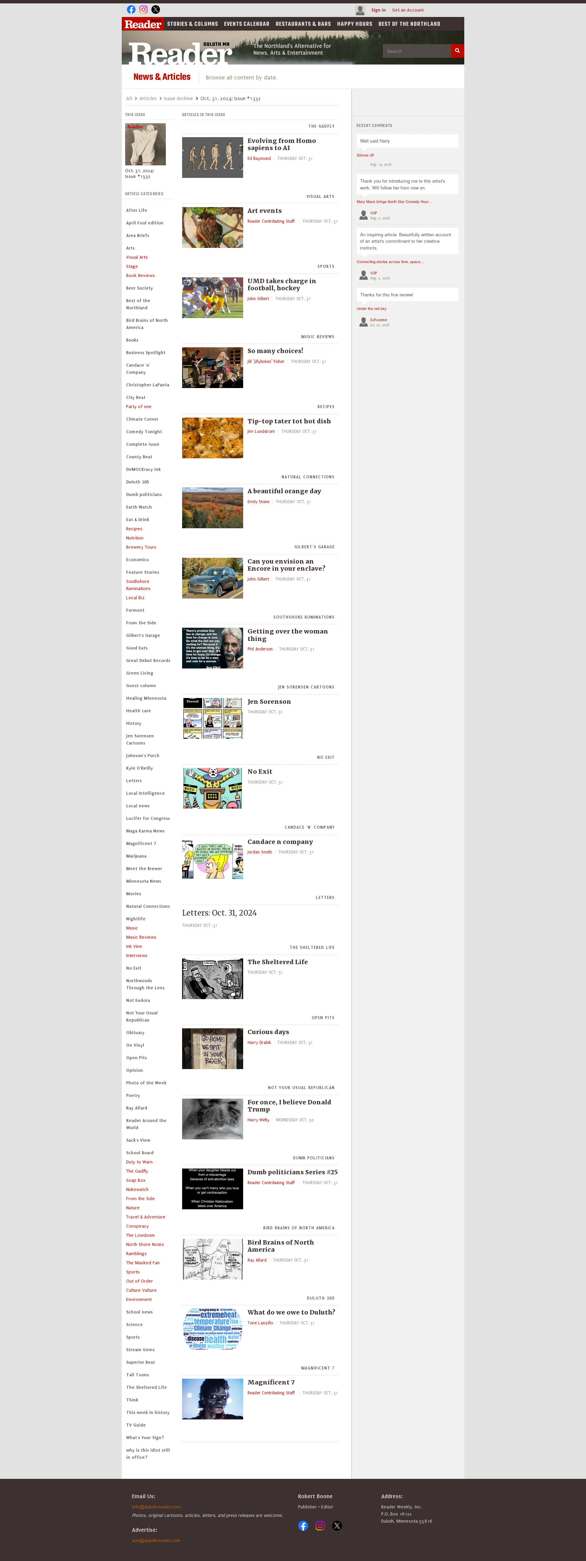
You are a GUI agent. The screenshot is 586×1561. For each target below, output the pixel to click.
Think (132, 1399)
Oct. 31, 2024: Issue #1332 (139, 173)
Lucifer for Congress (148, 818)
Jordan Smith (260, 852)
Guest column (141, 685)
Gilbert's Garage (143, 635)
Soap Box (135, 1180)
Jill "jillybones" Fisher (266, 361)
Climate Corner (142, 419)
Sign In (378, 10)
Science (134, 1324)
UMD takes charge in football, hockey (282, 284)
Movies (133, 893)
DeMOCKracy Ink (143, 469)
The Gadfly (137, 1171)
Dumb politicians (144, 494)
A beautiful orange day (284, 491)
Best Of (409, 24)
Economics (137, 559)
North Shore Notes (145, 1244)
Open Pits (136, 1057)
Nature (133, 1207)
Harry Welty (258, 1120)
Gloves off (365, 155)
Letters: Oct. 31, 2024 (219, 913)
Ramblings (136, 1253)
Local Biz (135, 597)
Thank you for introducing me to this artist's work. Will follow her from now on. (402, 184)
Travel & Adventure (145, 1216)
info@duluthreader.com (156, 1506)
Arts (130, 248)
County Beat (139, 456)
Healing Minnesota (146, 698)
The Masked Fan (143, 1262)
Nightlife (135, 918)
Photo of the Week (146, 1082)
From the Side (141, 622)
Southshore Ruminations (138, 585)
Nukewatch (137, 1189)
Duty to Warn (139, 1161)
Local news (138, 805)
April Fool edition (144, 222)
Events (247, 24)
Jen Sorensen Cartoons (140, 739)
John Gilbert (258, 298)
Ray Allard (136, 1107)
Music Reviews (141, 937)
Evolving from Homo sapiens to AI (282, 144)
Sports (133, 1271)
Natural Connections (148, 906)
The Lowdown (140, 1235)
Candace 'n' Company (138, 369)
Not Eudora (138, 1000)
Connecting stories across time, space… (390, 261)
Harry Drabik (259, 1042)
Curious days (268, 1032)
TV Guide (136, 1425)
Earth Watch (139, 507)
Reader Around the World (146, 1124)
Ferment (135, 610)
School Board (140, 1152)
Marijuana (136, 856)
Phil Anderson (260, 649)
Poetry (133, 1095)
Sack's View (138, 1140)
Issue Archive (178, 98)
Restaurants (303, 24)
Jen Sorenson (269, 701)
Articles (148, 98)
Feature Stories (142, 572)
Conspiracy (137, 1226)
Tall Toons (137, 1374)
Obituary (135, 1032)
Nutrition (134, 537)
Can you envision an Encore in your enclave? (287, 565)
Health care (138, 710)
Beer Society (139, 288)
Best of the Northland (138, 304)
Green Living (139, 673)
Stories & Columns (192, 24)
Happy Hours (354, 24)
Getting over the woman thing (288, 635)
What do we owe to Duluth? (291, 1312)
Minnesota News (143, 881)
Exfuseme (378, 320)
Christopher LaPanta (147, 384)
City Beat (135, 397)
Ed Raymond (259, 158)
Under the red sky (372, 308)
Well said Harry (375, 140)
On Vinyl (135, 1045)
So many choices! (275, 351)
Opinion (134, 1070)
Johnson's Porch (142, 755)
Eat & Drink (137, 519)
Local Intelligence (145, 793)
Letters (134, 780)
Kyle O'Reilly (139, 768)
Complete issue (142, 444)
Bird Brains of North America (147, 324)
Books (132, 340)
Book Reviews (140, 275)
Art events (265, 211)
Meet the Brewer (144, 868)
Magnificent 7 (141, 843)
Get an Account (408, 10)
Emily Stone (258, 501)
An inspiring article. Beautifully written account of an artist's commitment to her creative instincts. (405, 241)
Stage (132, 266)
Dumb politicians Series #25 (293, 1172)
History (133, 723)
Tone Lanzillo (260, 1323)
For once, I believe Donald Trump (289, 1106)
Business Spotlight (145, 352)
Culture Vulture (141, 1290)
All (129, 98)
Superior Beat (140, 1362)
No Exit (133, 968)
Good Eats (137, 647)
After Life (136, 210)
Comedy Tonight (144, 431)
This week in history (148, 1412)
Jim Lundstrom (261, 431)
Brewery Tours (141, 547)
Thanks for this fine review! (386, 294)
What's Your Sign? (145, 1437)
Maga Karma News (145, 830)
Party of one (139, 406)
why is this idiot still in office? (148, 1454)
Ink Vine (134, 946)
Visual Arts (137, 257)
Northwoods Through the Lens (145, 984)
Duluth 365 (137, 481)
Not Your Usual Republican (142, 1016)
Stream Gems (140, 1349)
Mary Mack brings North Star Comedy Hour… (394, 201)
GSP (373, 213)
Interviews (137, 955)
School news (139, 1312)
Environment (139, 1299)
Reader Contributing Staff (272, 221)
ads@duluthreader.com (156, 1540)
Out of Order (139, 1281)
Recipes (134, 528)
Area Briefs (137, 235)
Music (132, 928)
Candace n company (280, 842)
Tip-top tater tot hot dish (289, 421)
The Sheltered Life (146, 1387)
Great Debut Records (148, 660)
